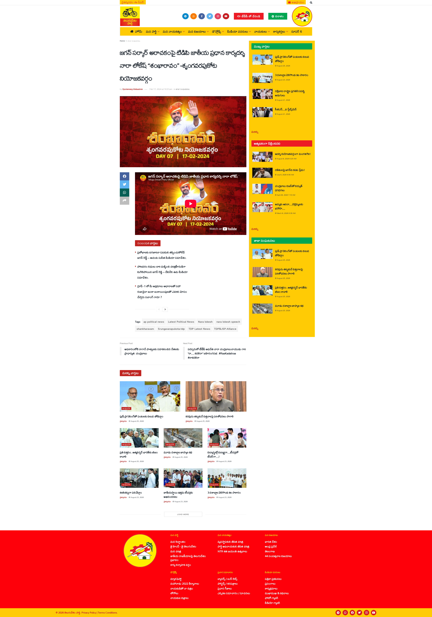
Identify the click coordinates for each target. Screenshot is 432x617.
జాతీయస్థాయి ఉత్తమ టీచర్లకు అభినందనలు (178, 494)
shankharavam (145, 328)
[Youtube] (373, 612)
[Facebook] (352, 612)
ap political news (154, 321)
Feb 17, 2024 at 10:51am (161, 89)
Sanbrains (425, 612)
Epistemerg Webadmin (133, 89)
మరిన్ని (254, 131)
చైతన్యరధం (123, 421)
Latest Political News (181, 321)
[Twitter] (359, 612)
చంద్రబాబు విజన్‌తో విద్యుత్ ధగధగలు (288, 188)
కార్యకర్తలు (279, 31)
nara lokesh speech (228, 321)
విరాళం (279, 16)
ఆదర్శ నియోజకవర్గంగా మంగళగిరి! (293, 154)
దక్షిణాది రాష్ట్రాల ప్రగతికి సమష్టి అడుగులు (290, 93)
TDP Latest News (199, 328)
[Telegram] (338, 612)
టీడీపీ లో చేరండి (250, 16)
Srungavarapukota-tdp (171, 328)
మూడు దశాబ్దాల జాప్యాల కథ (178, 452)
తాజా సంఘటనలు (134, 41)
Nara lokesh (205, 321)
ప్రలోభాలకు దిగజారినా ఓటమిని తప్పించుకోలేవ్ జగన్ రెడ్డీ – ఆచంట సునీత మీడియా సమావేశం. (162, 254)
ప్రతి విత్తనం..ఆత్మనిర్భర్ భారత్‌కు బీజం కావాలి (139, 454)
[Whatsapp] (345, 612)
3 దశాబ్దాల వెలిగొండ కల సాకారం (224, 492)
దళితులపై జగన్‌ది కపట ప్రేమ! (290, 170)
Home (122, 41)
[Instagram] (366, 612)
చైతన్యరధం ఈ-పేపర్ (133, 2)
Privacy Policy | (90, 612)
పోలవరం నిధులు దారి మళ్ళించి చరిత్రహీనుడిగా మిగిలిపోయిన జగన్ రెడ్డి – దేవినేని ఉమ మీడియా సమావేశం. (162, 272)
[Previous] (158, 309)
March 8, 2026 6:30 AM (286, 213)
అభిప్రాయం (297, 2)
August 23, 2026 (225, 461)
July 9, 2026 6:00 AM (285, 174)
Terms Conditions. (108, 612)
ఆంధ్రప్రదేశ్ (126, 408)
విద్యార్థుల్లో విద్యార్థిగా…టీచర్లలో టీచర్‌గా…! (223, 454)
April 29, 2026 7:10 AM (286, 195)
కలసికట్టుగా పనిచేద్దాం (131, 492)
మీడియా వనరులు (237, 31)
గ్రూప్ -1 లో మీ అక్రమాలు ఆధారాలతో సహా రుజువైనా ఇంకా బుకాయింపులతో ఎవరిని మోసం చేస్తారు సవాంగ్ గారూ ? (162, 291)
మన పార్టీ (151, 31)
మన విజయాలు (197, 31)
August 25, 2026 (137, 421)
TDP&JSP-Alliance (225, 328)
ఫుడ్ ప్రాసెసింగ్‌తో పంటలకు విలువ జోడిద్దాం (141, 416)
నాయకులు (260, 31)
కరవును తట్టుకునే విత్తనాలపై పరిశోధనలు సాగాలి (210, 416)
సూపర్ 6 (296, 31)
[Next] (165, 309)
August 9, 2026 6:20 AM (286, 158)
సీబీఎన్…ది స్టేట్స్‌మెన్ (286, 109)
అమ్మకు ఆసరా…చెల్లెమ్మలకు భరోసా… (289, 206)
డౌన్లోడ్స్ (216, 31)
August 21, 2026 (283, 100)
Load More (183, 514)
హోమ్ (138, 31)
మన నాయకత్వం (172, 31)
